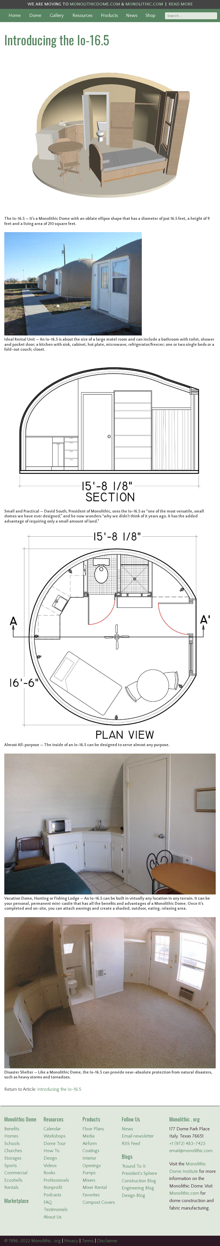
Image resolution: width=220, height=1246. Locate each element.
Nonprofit (53, 1187)
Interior (89, 1158)
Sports (10, 1165)
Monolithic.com (184, 1193)
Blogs (127, 1156)
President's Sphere (139, 1173)
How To (52, 1150)
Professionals (56, 1180)
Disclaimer (107, 1240)
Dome (35, 15)
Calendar (52, 1129)
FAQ (48, 1202)
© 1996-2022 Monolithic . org (32, 1240)
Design (50, 1158)
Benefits (11, 1129)
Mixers (88, 1180)
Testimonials (56, 1209)
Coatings (90, 1150)
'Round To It (134, 1166)
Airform (89, 1143)
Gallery (57, 15)
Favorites (91, 1195)
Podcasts (52, 1195)
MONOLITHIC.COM (144, 4)
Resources (82, 15)
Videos (50, 1165)
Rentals (11, 1187)
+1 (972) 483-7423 (187, 1143)
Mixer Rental (94, 1187)
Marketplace (16, 1200)
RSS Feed (131, 1143)
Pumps (89, 1172)
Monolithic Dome (20, 1119)
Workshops (55, 1136)
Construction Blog (139, 1180)
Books (49, 1172)
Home (15, 15)
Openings (91, 1165)
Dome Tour (55, 1143)
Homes (11, 1136)
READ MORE (181, 4)
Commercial (16, 1172)
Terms (88, 1240)
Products (109, 15)
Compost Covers (98, 1202)
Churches (13, 1150)
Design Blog (133, 1195)
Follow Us (131, 1119)
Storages (12, 1158)
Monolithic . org (184, 1119)
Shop (151, 15)
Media (88, 1136)
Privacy (71, 1240)
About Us (53, 1217)
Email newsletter (138, 1136)
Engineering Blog (138, 1188)
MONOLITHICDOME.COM (95, 4)
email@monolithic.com (191, 1150)
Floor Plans (93, 1129)
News (132, 15)
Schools (12, 1143)
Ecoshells (13, 1180)
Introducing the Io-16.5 (56, 39)
